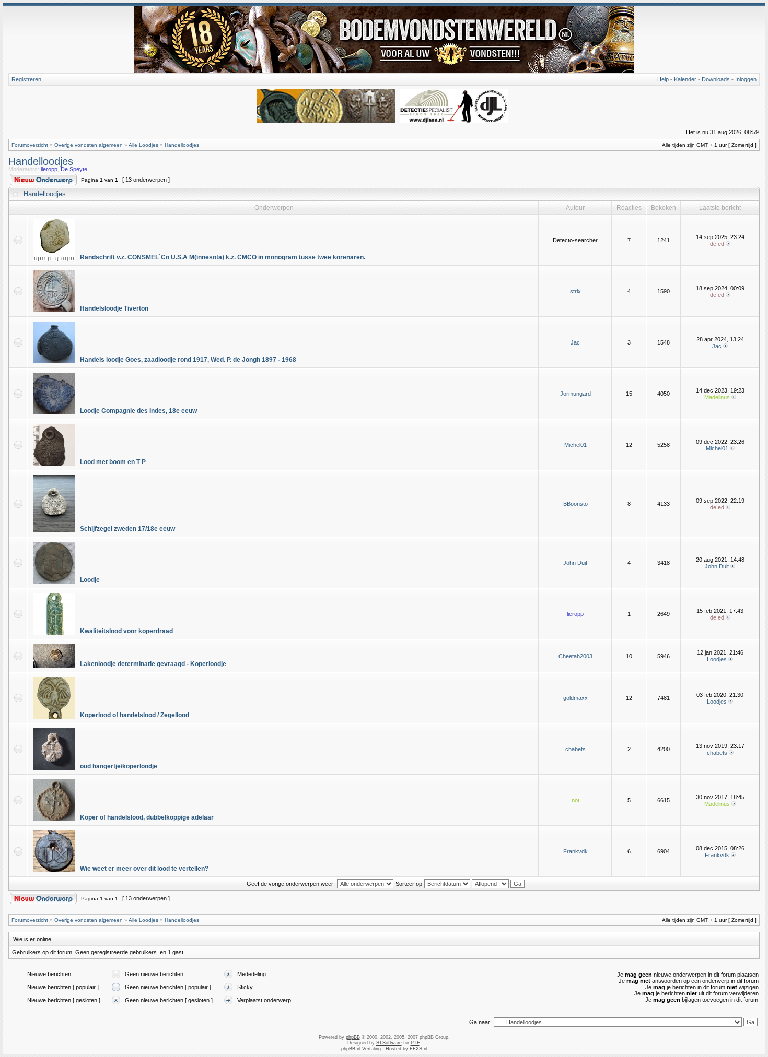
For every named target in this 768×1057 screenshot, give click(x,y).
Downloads (716, 79)
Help (663, 79)
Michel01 (575, 445)
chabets (575, 749)
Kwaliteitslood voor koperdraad (126, 631)
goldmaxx (575, 698)
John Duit (575, 563)
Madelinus (717, 397)
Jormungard (575, 393)
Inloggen (746, 79)
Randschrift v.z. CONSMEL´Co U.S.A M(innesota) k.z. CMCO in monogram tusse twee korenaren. (222, 257)
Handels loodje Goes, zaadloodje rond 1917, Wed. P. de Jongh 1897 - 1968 (188, 359)
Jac (575, 342)
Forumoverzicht (29, 145)
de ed (717, 244)
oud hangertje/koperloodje (118, 766)
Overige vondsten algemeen (88, 145)
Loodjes (717, 659)
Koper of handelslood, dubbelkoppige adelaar (147, 817)
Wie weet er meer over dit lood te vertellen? (144, 868)
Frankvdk (575, 851)
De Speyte (74, 169)
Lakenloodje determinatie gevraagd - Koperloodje (153, 664)
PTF (415, 1043)
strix (575, 291)
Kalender (685, 79)
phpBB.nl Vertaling (361, 1048)
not (575, 800)
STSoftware (389, 1043)
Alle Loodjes (143, 145)
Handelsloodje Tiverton (114, 308)
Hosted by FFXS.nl (406, 1048)
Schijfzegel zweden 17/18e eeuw (127, 528)
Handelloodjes (182, 145)
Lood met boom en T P (113, 462)
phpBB (353, 1037)
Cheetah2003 (575, 656)
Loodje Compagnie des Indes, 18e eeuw (138, 410)
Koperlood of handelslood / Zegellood (134, 715)
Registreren (26, 79)
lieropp (49, 169)
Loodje (90, 580)
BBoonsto (575, 504)
